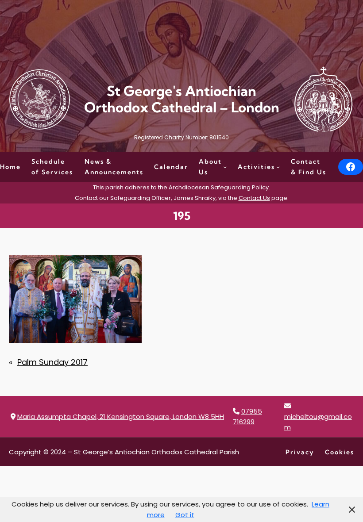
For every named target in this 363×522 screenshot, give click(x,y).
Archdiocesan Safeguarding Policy (219, 187)
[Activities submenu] (278, 167)
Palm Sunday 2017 (52, 362)
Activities (256, 167)
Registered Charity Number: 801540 (181, 137)
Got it (184, 514)
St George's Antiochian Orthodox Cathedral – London (181, 99)
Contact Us (254, 198)
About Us (210, 166)
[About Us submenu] (225, 167)
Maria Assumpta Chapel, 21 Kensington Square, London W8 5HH (120, 416)
